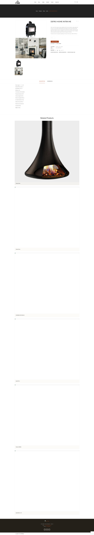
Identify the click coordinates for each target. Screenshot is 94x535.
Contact (52, 2)
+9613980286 (48, 526)
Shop (39, 2)
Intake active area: (18, 101)
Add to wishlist (59, 43)
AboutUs (47, 2)
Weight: (16, 107)
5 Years (20, 105)
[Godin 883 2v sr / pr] (47, 482)
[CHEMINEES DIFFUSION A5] (47, 285)
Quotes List (57, 2)
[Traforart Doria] (47, 153)
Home (35, 2)
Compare (53, 43)
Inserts (60, 46)
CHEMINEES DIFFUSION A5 (20, 315)
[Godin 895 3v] (47, 350)
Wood (62, 46)
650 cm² (22, 101)
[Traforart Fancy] (47, 219)
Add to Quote (54, 41)
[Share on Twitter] (57, 50)
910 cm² (22, 103)
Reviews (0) (49, 81)
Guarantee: (17, 105)
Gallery (43, 2)
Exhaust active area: (18, 103)
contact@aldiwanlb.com (47, 525)
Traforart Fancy (18, 249)
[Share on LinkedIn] (59, 50)
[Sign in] (77, 2)
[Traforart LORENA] (47, 416)
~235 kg (19, 107)
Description (42, 81)
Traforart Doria (18, 183)
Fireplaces (57, 46)
